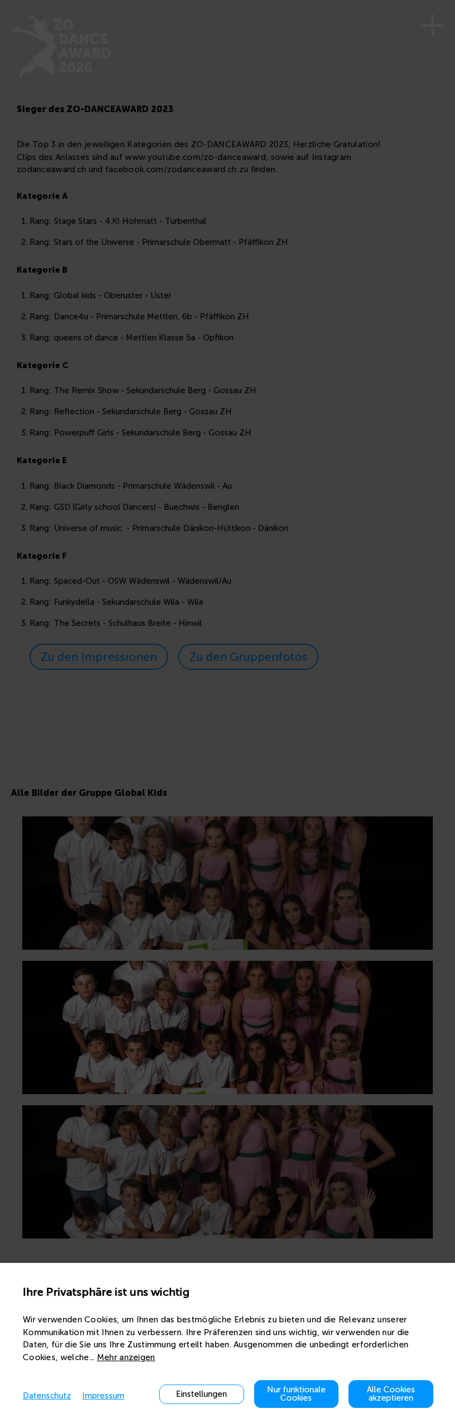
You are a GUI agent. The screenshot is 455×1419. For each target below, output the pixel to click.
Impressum (103, 1396)
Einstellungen (201, 1394)
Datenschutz (47, 1396)
